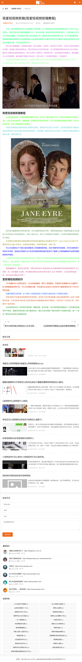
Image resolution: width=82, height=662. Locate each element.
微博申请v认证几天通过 (21, 616)
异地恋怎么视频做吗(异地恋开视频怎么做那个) (22, 420)
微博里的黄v (21, 635)
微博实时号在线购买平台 (21, 647)
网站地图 (40, 659)
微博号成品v (58, 628)
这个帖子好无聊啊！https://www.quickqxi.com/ (24, 574)
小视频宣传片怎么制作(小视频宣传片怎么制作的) (23, 457)
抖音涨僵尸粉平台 (21, 639)
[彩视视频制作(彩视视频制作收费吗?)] (14, 446)
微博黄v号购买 (16, 8)
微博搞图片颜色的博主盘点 (58, 635)
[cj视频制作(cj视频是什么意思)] (14, 408)
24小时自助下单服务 (21, 604)
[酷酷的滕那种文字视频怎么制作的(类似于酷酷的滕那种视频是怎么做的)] (14, 390)
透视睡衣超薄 (58, 639)
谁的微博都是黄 (21, 628)
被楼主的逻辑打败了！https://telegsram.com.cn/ (25, 551)
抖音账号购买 (58, 620)
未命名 (5, 345)
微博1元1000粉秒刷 (58, 624)
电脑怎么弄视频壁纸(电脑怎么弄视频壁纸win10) (22, 364)
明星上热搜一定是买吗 (21, 631)
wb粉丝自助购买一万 (21, 608)
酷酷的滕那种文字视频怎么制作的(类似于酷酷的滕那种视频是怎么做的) (32, 382)
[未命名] (14, 352)
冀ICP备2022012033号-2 (28, 659)
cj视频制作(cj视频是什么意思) (15, 401)
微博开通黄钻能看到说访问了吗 (21, 651)
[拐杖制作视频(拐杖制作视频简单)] (14, 483)
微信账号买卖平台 (21, 643)
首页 (6, 8)
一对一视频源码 (21, 620)
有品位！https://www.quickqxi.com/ (20, 566)
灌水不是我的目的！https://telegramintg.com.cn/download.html (30, 558)
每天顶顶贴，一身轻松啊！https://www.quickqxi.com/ (26, 589)
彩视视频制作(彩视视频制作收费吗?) (18, 438)
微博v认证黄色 (58, 608)
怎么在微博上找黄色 (58, 604)
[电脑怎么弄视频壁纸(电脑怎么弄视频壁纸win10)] (14, 371)
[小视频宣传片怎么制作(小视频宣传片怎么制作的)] (14, 464)
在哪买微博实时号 (58, 647)
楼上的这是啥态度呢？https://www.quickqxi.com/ (25, 581)
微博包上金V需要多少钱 (58, 616)
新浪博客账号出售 (21, 624)
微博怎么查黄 (58, 643)
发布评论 (8, 534)
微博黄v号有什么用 (21, 612)
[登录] (74, 2)
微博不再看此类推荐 (58, 631)
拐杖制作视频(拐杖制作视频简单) (16, 476)
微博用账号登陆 (58, 612)
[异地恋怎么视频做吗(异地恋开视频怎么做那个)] (14, 427)
